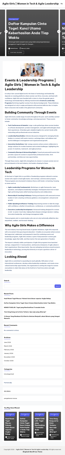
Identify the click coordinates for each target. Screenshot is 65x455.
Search (6, 281)
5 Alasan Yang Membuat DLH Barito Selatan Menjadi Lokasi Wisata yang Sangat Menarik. (32, 317)
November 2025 (9, 357)
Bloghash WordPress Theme (32, 452)
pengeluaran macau (10, 398)
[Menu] (62, 3)
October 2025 (8, 361)
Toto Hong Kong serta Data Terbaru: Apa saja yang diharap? (25, 312)
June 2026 (7, 342)
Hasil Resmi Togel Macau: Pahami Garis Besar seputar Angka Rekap (27, 298)
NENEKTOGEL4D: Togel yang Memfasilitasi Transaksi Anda (24, 307)
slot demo (7, 391)
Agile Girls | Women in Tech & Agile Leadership (30, 3)
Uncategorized (13, 19)
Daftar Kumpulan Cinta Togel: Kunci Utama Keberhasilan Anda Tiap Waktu (29, 303)
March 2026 (8, 346)
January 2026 (8, 353)
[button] (16, 52)
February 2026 (9, 350)
